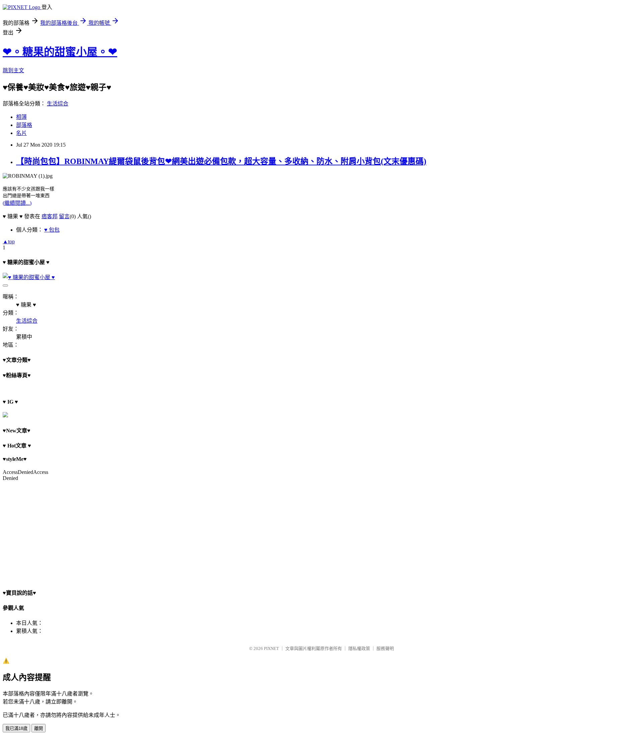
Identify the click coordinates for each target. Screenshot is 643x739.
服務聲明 (385, 648)
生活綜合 (57, 103)
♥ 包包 (52, 230)
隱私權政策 (359, 648)
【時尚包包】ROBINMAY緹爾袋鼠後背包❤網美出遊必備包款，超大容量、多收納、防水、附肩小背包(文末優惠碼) (221, 161)
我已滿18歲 (16, 728)
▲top (9, 241)
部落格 (24, 125)
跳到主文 (13, 70)
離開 (38, 728)
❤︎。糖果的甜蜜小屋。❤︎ (60, 52)
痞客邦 (50, 216)
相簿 (21, 117)
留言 (64, 216)
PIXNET (271, 648)
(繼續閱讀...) (17, 203)
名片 (21, 133)
